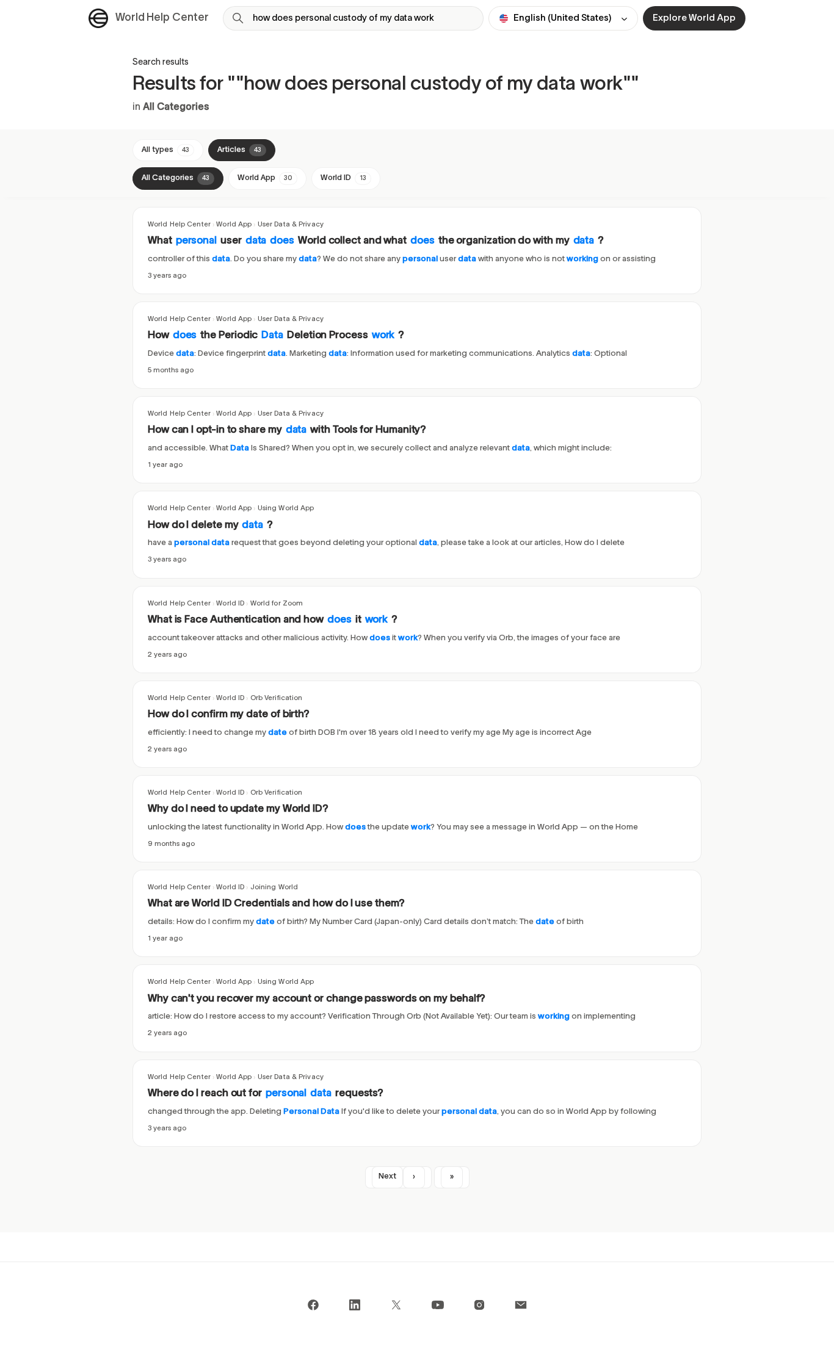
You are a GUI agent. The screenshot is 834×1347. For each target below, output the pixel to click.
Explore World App (694, 18)
